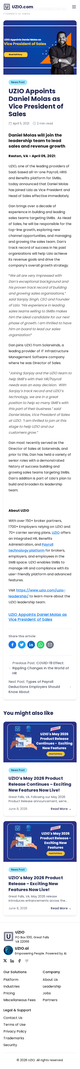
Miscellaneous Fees (19, 1000)
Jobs (47, 993)
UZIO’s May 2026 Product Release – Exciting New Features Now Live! (36, 884)
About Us (50, 979)
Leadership (52, 986)
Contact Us (12, 1017)
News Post (18, 82)
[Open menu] (74, 6)
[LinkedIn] (12, 961)
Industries (11, 986)
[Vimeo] (27, 961)
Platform (10, 979)
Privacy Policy (14, 1031)
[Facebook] (19, 961)
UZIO (56, 532)
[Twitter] (5, 961)
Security (10, 1044)
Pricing (9, 993)
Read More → (61, 809)
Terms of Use (14, 1024)
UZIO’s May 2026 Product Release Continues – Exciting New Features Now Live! (40, 784)
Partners (50, 1000)
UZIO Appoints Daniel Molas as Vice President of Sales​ (38, 617)
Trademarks (13, 1038)
